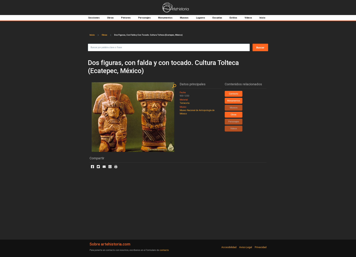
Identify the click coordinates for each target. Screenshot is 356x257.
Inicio (92, 35)
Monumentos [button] (233, 100)
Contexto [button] (233, 93)
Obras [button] (233, 114)
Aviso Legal (245, 247)
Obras (104, 35)
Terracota (184, 103)
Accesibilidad (228, 247)
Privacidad (260, 247)
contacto (164, 250)
